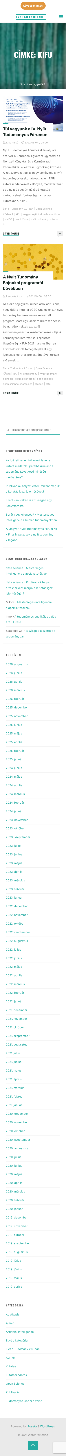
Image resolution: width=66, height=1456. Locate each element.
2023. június (14, 854)
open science (45, 378)
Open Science (44, 208)
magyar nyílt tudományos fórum (41, 214)
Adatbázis (12, 1314)
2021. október (15, 1027)
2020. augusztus (17, 1148)
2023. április (14, 871)
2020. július (13, 1157)
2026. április (14, 681)
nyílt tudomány (28, 373)
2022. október (15, 923)
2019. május (14, 1278)
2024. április (14, 785)
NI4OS (8, 219)
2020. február (15, 1200)
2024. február (15, 802)
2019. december (17, 1217)
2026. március (15, 690)
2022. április (14, 975)
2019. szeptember (18, 1243)
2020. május (14, 1174)
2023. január (14, 897)
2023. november (17, 820)
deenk (10, 214)
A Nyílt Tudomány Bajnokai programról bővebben (23, 283)
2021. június (13, 1062)
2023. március (15, 880)
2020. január (14, 1209)
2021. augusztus (16, 1044)
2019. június (14, 1269)
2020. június (14, 1165)
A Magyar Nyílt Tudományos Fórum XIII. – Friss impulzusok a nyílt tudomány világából (32, 534)
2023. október (15, 828)
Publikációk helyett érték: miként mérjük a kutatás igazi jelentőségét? (29, 587)
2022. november (17, 915)
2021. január (14, 1105)
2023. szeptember (18, 837)
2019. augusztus (17, 1252)
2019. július (13, 1260)
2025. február (15, 751)
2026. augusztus (17, 664)
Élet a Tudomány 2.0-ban (18, 208)
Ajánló (10, 1323)
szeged (39, 383)
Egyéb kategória (17, 1340)
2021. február (15, 1096)
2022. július (13, 949)
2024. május (14, 776)
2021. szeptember (18, 1036)
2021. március (15, 1088)
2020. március (15, 1191)
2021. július (13, 1053)
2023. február (15, 889)
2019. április (14, 1286)
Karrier (10, 1357)
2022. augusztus (17, 941)
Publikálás (13, 1392)
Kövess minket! (33, 5)
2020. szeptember (18, 1139)
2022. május (14, 966)
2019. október (15, 1235)
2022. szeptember (18, 932)
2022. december (17, 906)
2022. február (15, 992)
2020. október (15, 1131)
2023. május (14, 863)
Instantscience (31, 17)
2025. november (17, 716)
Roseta (32, 1426)
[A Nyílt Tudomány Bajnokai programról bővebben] (33, 262)
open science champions (17, 383)
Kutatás (11, 1366)
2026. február (15, 699)
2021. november (16, 1018)
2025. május (14, 733)
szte (48, 383)
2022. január (14, 1001)
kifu (18, 214)
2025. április (14, 742)
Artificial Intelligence (20, 1332)
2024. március (15, 794)
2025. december (17, 707)
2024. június (14, 768)
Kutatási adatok (16, 1375)
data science (14, 568)
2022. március (15, 984)
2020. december (17, 1113)
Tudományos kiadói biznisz (24, 1401)
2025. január (14, 759)
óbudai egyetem (25, 378)
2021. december (16, 1010)
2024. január (14, 811)
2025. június (14, 725)
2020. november (17, 1122)
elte (8, 373)
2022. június (14, 958)
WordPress (47, 1426)
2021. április (14, 1079)
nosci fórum (22, 219)
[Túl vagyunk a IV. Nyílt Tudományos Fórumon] (33, 113)
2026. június (14, 673)
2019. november (16, 1226)
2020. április (14, 1183)
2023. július (13, 845)
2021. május (13, 1070)
